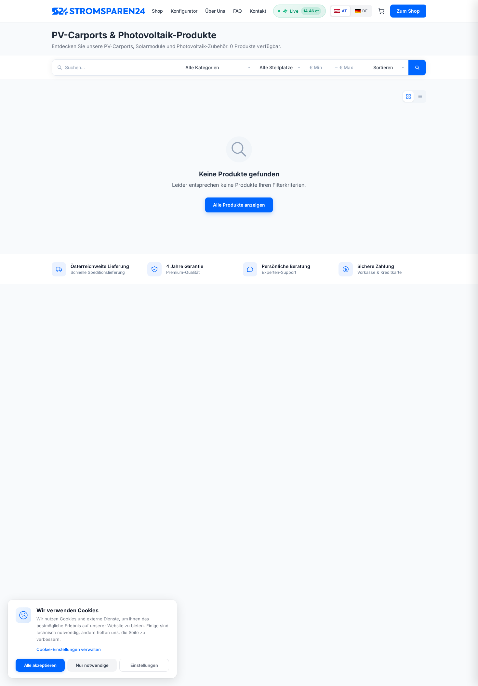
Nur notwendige (92, 665)
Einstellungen (144, 665)
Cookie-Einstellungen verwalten (68, 649)
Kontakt (258, 11)
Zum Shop (408, 11)
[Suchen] (417, 67)
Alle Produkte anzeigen (239, 205)
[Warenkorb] (381, 11)
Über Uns (215, 11)
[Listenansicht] (420, 96)
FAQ (237, 11)
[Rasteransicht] (408, 96)
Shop (157, 11)
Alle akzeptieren (40, 665)
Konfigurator (184, 11)
